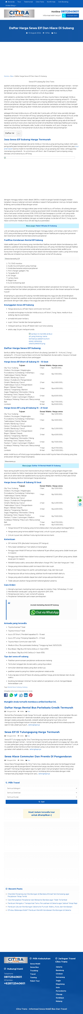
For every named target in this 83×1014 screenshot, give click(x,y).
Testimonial (28, 2)
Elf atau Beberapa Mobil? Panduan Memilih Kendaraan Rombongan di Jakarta (39, 910)
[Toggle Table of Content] (17, 133)
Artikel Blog (10, 5)
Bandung (60, 970)
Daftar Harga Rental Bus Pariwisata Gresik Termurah (39, 707)
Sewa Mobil (35, 964)
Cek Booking (63, 2)
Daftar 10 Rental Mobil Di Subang (46, 466)
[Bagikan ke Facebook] (6, 696)
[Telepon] (80, 504)
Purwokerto (61, 991)
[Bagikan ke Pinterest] (31, 696)
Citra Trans (40, 2)
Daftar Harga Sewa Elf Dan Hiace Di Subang (41, 28)
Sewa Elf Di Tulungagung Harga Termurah (32, 732)
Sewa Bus (34, 967)
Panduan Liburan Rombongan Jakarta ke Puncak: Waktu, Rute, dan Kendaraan (40, 907)
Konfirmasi (51, 2)
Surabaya (60, 998)
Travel (33, 974)
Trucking (34, 971)
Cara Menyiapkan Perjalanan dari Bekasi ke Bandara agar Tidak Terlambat (37, 900)
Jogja (58, 981)
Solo (58, 987)
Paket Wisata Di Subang (46, 226)
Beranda (10, 2)
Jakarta (59, 967)
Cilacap (59, 994)
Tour (19, 2)
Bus (55, 33)
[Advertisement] (41, 59)
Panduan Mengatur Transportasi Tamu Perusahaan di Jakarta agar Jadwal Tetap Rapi (42, 903)
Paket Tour (35, 981)
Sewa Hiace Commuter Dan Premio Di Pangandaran (38, 756)
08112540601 (70, 11)
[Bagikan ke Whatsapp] (11, 696)
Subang (24, 687)
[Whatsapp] (80, 500)
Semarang (60, 977)
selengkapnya (34, 725)
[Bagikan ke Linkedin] (26, 696)
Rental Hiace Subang (15, 687)
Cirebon (59, 974)
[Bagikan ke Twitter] (16, 696)
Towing (33, 977)
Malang (59, 1001)
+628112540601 (14, 983)
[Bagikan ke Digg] (21, 696)
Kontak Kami (72, 15)
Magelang (60, 984)
